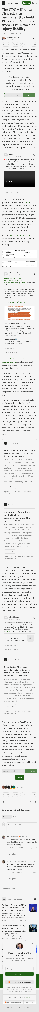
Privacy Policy (26, 991)
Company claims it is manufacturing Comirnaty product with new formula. (12, 935)
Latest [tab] (10, 899)
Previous (8, 802)
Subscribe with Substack (21, 982)
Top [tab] (4, 899)
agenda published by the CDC (22, 235)
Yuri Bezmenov (12, 836)
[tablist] (11, 817)
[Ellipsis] (36, 836)
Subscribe (26, 3)
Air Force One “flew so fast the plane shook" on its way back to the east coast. (13, 914)
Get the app (30, 1002)
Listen (34, 38)
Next (32, 802)
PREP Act (29, 202)
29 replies (12, 854)
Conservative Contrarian (15, 861)
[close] (32, 943)
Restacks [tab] (16, 817)
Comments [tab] (7, 817)
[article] (19, 913)
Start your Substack (13, 1002)
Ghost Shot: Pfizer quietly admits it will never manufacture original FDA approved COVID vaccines (14, 928)
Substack (9, 1007)
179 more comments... (9, 888)
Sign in (34, 3)
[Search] (35, 899)
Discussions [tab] (18, 899)
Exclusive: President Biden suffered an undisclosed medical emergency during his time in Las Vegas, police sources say (14, 908)
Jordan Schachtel (13, 37)
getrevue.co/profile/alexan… (14, 302)
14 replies (12, 879)
